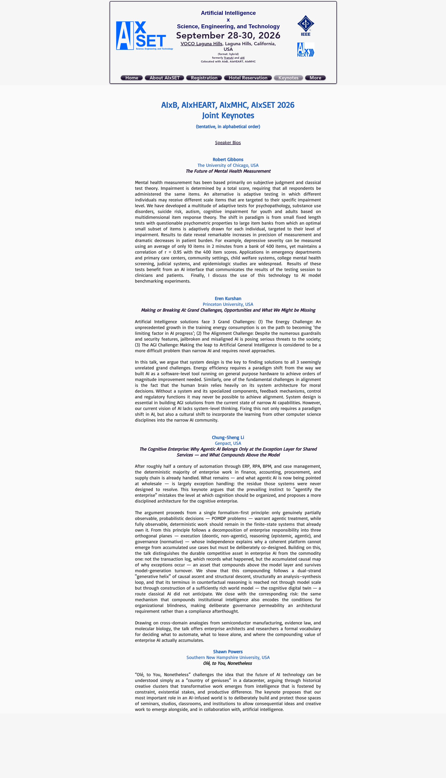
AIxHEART (236, 61)
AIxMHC (250, 61)
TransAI (228, 57)
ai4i (242, 57)
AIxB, (226, 61)
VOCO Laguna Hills (201, 43)
